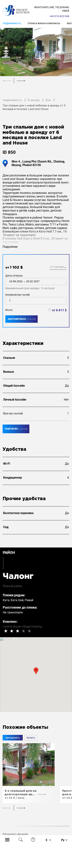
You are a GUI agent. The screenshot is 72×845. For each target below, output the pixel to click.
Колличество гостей (17, 294)
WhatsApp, (41, 7)
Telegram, (62, 7)
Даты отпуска (30, 282)
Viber (65, 10)
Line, (52, 7)
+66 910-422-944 (59, 16)
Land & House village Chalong (22, 626)
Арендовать (12, 737)
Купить (31, 737)
